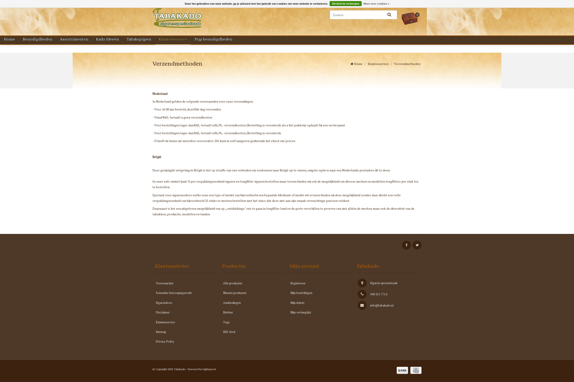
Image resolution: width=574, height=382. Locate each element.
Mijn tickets (297, 303)
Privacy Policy (165, 341)
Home (9, 39)
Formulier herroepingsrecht (173, 293)
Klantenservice (173, 39)
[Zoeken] (389, 15)
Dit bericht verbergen (345, 3)
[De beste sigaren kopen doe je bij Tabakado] (199, 18)
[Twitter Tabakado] (417, 245)
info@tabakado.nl (382, 305)
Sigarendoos (164, 303)
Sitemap (161, 332)
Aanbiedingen (232, 303)
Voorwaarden (164, 283)
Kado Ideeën (107, 39)
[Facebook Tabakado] (406, 245)
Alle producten (232, 283)
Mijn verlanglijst (300, 312)
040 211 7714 (378, 294)
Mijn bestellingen (301, 293)
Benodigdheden (37, 39)
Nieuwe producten (234, 293)
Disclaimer (163, 312)
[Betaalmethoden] (402, 370)
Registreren (297, 283)
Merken (228, 312)
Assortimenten (74, 39)
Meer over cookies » (376, 3)
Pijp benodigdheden (213, 39)
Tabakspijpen (138, 39)
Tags (226, 322)
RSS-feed (229, 332)
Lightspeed (209, 369)
